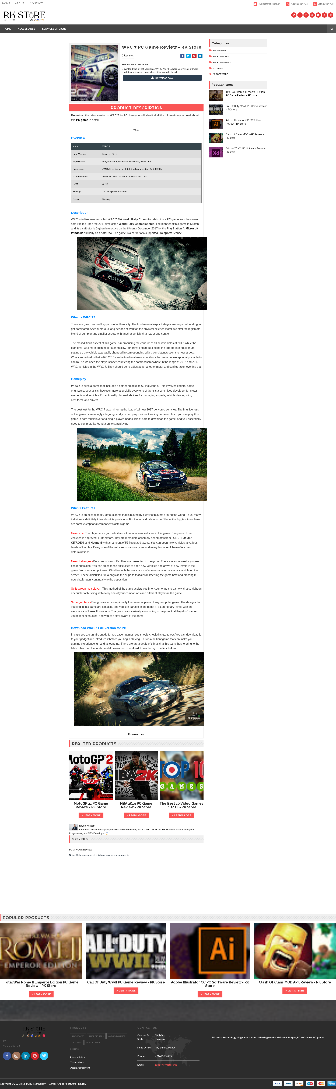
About (19, 3)
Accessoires (26, 28)
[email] (318, 15)
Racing (106, 199)
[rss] (312, 15)
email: (140, 1064)
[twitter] (293, 15)
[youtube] (324, 15)
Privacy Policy (77, 1057)
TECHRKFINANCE (167, 829)
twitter (94, 829)
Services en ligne (54, 28)
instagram (103, 829)
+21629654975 (299, 3)
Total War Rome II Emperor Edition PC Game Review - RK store (41, 984)
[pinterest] (330, 15)
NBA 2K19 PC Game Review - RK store (136, 805)
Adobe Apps (219, 50)
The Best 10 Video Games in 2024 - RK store (181, 805)
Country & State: (143, 1037)
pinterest (115, 829)
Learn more (92, 815)
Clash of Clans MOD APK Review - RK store (295, 982)
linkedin (124, 829)
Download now (164, 77)
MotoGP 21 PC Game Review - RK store (91, 805)
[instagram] (306, 15)
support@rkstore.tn (269, 3)
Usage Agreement (80, 1067)
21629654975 (326, 3)
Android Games (221, 62)
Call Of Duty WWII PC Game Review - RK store (126, 982)
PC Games (217, 68)
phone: (141, 1056)
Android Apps (220, 56)
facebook (84, 829)
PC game (82, 119)
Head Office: (144, 1047)
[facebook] (300, 15)
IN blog (133, 829)
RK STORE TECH (147, 829)
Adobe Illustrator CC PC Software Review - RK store (210, 984)
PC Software (220, 74)
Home (6, 3)
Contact (36, 3)
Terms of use (77, 1062)
